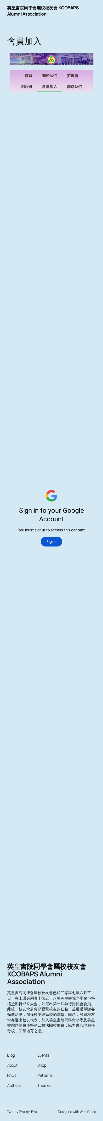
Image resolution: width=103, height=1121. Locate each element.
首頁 (28, 75)
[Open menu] (93, 11)
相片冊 (27, 86)
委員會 (72, 75)
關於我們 (49, 75)
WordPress (88, 1111)
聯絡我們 (74, 86)
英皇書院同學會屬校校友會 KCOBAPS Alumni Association (43, 11)
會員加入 (49, 86)
